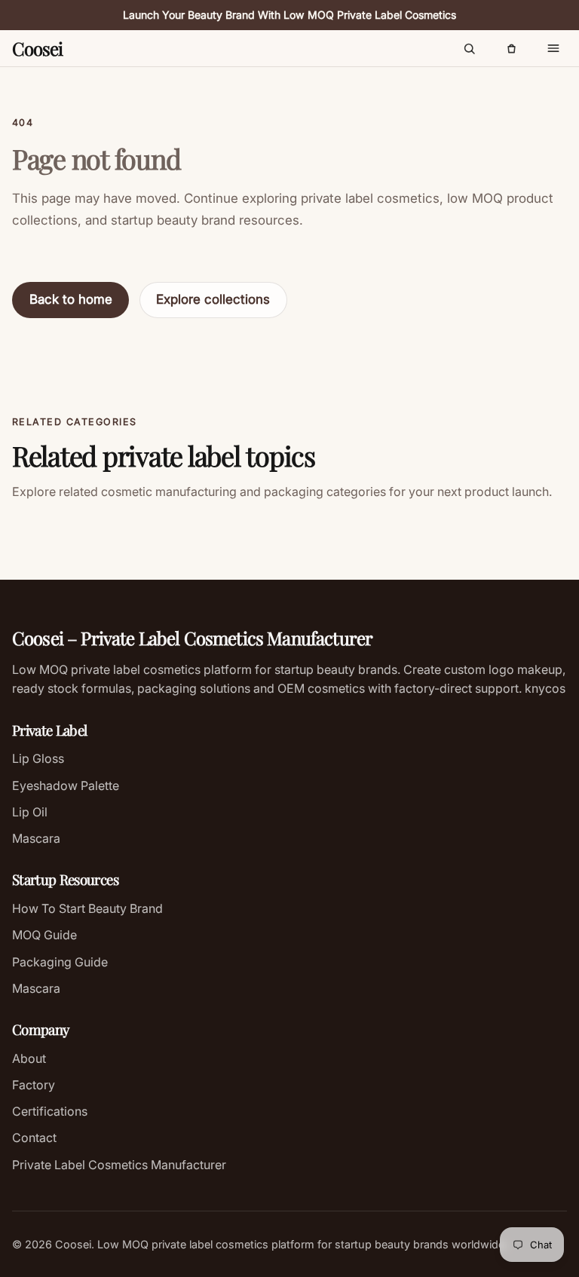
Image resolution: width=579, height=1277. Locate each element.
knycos (543, 688)
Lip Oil (29, 811)
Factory (33, 1084)
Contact (34, 1137)
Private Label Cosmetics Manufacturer (119, 1164)
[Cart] (511, 48)
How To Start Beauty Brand (87, 908)
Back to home (70, 299)
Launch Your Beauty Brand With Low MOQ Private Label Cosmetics (289, 14)
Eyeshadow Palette (65, 785)
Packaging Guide (60, 961)
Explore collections (213, 299)
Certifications (49, 1111)
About (29, 1058)
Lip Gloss (38, 758)
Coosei (37, 48)
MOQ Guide (44, 934)
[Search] (468, 48)
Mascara (36, 838)
